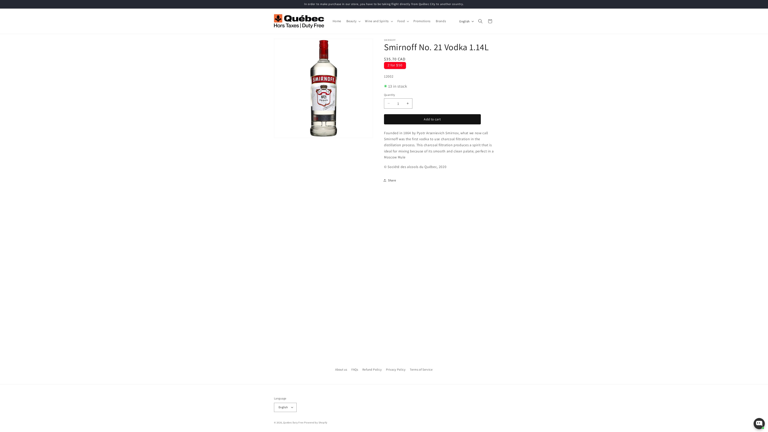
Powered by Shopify (315, 422)
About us (341, 369)
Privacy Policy (396, 369)
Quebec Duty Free (293, 422)
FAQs (354, 369)
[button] (353, 21)
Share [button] (392, 180)
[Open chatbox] (759, 423)
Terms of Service (421, 369)
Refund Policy (372, 369)
